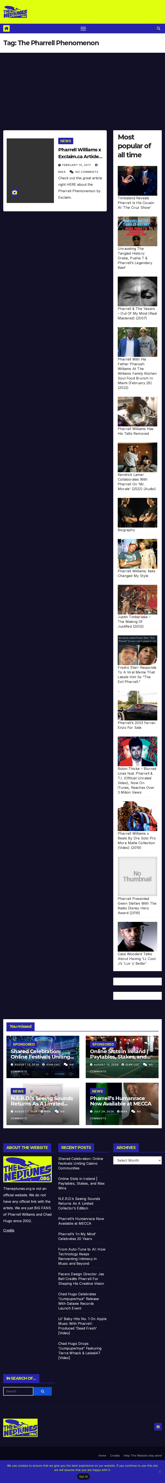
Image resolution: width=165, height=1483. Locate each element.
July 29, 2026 (104, 1111)
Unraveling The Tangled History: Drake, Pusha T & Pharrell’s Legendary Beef (135, 258)
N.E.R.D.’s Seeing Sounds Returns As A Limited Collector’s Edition (42, 1103)
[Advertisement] (82, 85)
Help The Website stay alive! (143, 1455)
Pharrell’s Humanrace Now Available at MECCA (120, 1101)
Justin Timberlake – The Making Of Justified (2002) (134, 621)
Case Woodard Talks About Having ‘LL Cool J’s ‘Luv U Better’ (137, 959)
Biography (126, 530)
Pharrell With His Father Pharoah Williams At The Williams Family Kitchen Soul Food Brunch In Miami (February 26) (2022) (137, 373)
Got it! (83, 1476)
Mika (48, 1111)
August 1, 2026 (26, 1111)
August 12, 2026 (106, 1064)
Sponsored (24, 1044)
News (65, 141)
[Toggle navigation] (83, 28)
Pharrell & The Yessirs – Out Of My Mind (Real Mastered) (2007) (137, 313)
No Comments (86, 171)
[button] (158, 28)
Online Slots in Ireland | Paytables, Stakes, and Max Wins (119, 1056)
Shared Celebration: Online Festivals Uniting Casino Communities (40, 1056)
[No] (159, 1471)
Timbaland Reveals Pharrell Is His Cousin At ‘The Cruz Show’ (136, 203)
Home (102, 1455)
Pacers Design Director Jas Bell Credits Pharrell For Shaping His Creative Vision (81, 1279)
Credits (8, 1230)
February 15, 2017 (77, 165)
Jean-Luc (53, 1064)
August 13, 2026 (27, 1064)
